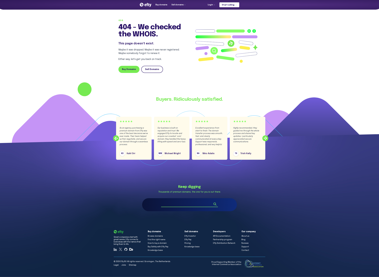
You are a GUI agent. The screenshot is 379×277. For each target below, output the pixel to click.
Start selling (228, 5)
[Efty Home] (145, 5)
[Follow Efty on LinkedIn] (115, 249)
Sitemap (132, 265)
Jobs (123, 265)
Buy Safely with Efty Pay (158, 247)
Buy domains (161, 5)
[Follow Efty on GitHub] (125, 249)
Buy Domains (129, 69)
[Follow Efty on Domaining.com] (131, 249)
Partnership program (222, 240)
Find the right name (156, 240)
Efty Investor (190, 236)
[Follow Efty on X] (120, 249)
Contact (245, 250)
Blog (243, 240)
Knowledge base (155, 250)
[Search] (215, 204)
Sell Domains (152, 69)
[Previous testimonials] (116, 138)
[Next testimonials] (265, 138)
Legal (116, 265)
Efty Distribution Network (224, 243)
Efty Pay (187, 240)
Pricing (187, 243)
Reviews (245, 243)
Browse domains (155, 236)
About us (245, 236)
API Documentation (221, 236)
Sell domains (177, 5)
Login (210, 5)
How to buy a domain (157, 243)
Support (245, 247)
